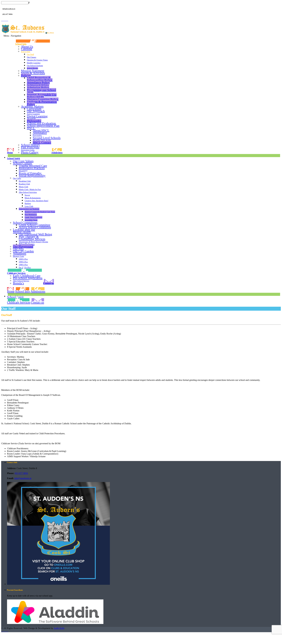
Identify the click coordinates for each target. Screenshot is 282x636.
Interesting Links (28, 150)
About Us (27, 46)
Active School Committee (35, 227)
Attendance (40, 132)
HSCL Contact (42, 142)
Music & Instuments (33, 198)
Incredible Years (31, 220)
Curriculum (34, 108)
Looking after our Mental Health (24, 231)
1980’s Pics (23, 265)
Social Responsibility (32, 175)
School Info (20, 44)
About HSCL (41, 130)
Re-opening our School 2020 (41, 91)
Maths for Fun (42, 140)
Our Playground (23, 246)
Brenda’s (18, 283)
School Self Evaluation (41, 123)
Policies (26, 75)
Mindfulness (27, 244)
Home (10, 152)
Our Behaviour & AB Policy (38, 85)
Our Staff (30, 54)
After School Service (21, 281)
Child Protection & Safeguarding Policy (39, 79)
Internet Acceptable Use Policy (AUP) (42, 96)
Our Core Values (23, 161)
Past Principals (30, 147)
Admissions (57, 152)
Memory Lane (18, 256)
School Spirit (13, 158)
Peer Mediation (31, 214)
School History (30, 144)
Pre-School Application (27, 278)
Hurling (28, 203)
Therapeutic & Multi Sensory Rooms (33, 242)
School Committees (25, 222)
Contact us (48, 283)
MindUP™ (23, 171)
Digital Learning (37, 116)
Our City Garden (23, 251)
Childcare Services (16, 273)
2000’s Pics (23, 259)
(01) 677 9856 (21, 473)
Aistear (31, 118)
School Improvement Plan (43, 125)
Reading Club (24, 184)
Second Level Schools (47, 137)
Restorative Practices (32, 168)
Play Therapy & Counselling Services (32, 238)
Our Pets (18, 249)
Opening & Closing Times (37, 60)
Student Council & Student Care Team (40, 212)
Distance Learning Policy (42, 99)
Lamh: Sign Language (33, 217)
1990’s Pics (23, 262)
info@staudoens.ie (22, 478)
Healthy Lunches (33, 63)
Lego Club (29, 206)
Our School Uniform (35, 66)
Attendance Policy (38, 82)
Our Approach (36, 111)
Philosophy (34, 120)
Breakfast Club (25, 181)
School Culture (22, 163)
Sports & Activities (33, 73)
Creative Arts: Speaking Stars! (36, 201)
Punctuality (37, 135)
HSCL (31, 127)
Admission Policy (38, 87)
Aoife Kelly (59, 628)
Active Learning (33, 114)
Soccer (27, 195)
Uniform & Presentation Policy (42, 103)
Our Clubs (17, 178)
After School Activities (28, 192)
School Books (32, 68)
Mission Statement (32, 70)
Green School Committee (34, 225)
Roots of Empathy (30, 173)
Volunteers (19, 253)
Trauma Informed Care (33, 166)
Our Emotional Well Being (35, 234)
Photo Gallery (29, 152)
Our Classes (31, 57)
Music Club (23, 187)
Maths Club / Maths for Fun (30, 189)
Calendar (26, 48)
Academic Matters (32, 106)
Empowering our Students (29, 209)
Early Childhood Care (26, 275)
